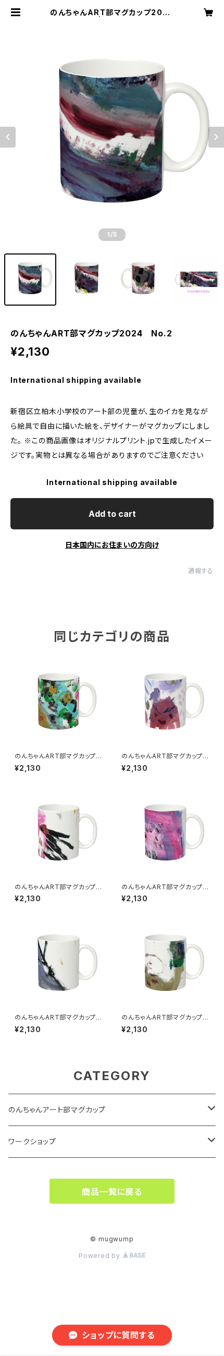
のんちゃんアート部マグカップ (57, 1109)
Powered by (100, 1256)
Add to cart (112, 513)
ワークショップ (32, 1141)
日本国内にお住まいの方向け (112, 544)
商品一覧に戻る (112, 1191)
